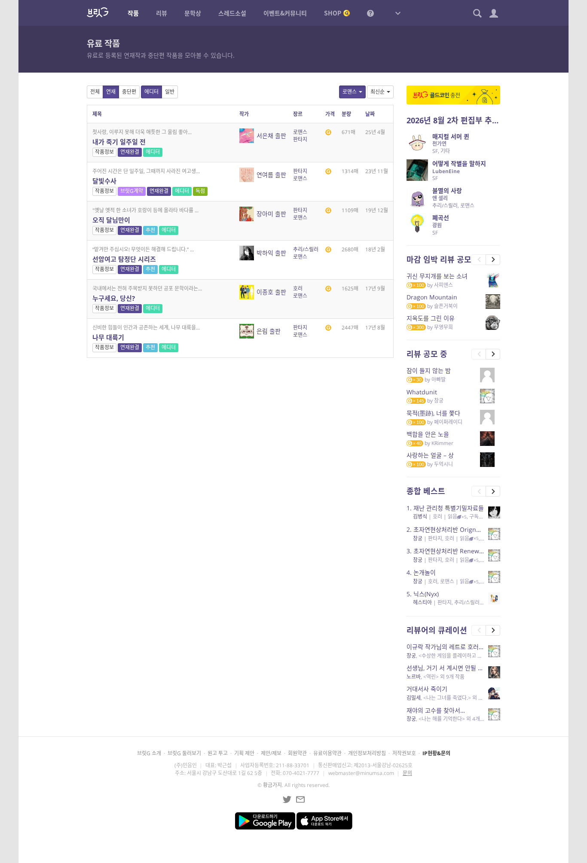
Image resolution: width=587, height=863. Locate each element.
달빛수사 (104, 181)
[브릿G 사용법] (370, 13)
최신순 (377, 91)
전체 (95, 91)
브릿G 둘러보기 (184, 753)
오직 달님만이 (111, 220)
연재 (111, 91)
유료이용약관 (327, 753)
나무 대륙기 (108, 337)
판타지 (300, 139)
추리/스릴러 (305, 249)
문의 (407, 773)
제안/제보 (271, 753)
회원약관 (297, 753)
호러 (298, 288)
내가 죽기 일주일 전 (119, 141)
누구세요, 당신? (113, 298)
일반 (169, 91)
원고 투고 (218, 753)
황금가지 (272, 785)
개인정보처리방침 (367, 753)
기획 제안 (244, 753)
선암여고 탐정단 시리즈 (124, 259)
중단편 (129, 91)
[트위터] (287, 799)
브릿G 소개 (149, 753)
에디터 (151, 91)
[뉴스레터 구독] (300, 799)
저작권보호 (404, 753)
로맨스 (349, 91)
